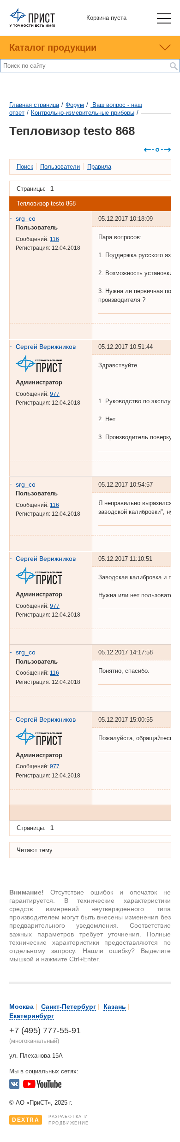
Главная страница (34, 104)
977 (55, 394)
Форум (75, 104)
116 (54, 239)
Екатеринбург (31, 1015)
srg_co (26, 218)
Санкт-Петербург (68, 1006)
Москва (21, 1006)
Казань (114, 1006)
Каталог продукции (52, 47)
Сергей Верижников (46, 346)
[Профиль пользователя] (42, 370)
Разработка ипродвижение (50, 1119)
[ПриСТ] (32, 25)
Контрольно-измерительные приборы (82, 112)
